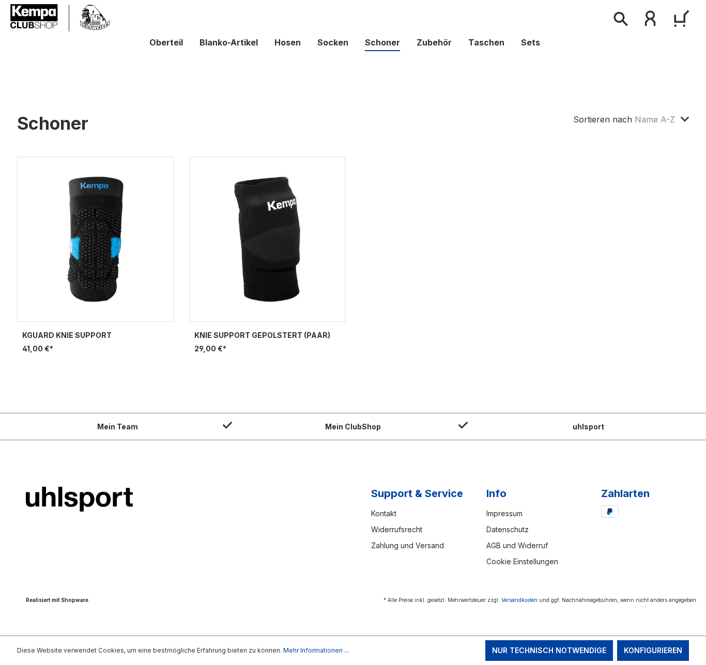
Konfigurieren (653, 650)
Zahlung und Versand (407, 545)
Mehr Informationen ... (316, 650)
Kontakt (383, 513)
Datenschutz (507, 529)
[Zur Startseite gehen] (64, 18)
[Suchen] (620, 20)
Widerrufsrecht (396, 529)
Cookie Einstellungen (522, 561)
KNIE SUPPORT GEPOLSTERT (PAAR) (262, 335)
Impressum (504, 513)
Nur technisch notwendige (549, 650)
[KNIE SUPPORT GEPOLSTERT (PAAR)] (267, 239)
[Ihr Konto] (650, 20)
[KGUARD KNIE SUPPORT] (95, 239)
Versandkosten (519, 600)
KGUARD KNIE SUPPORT (67, 335)
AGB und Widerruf (517, 545)
